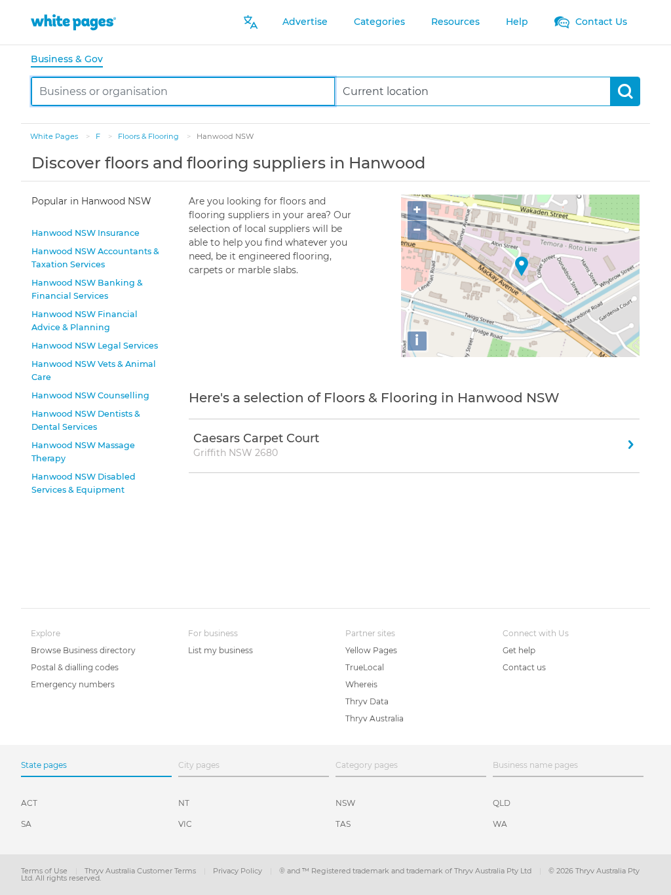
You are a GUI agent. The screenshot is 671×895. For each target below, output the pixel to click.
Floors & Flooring (149, 136)
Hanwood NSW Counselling (90, 395)
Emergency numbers (73, 684)
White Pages (55, 136)
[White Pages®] (73, 22)
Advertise (305, 22)
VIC (185, 824)
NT (183, 803)
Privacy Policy (238, 870)
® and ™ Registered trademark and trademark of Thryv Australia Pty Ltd (406, 870)
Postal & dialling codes (75, 667)
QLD (501, 803)
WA (500, 824)
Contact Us (600, 22)
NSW (345, 803)
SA (26, 824)
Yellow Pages (371, 650)
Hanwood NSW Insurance (85, 233)
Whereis (361, 684)
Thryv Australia (374, 718)
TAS (343, 824)
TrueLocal (364, 667)
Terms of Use (45, 870)
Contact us (524, 667)
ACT (29, 803)
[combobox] (183, 91)
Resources (455, 22)
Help (517, 22)
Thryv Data (367, 701)
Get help (519, 650)
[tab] (72, 59)
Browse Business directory (83, 650)
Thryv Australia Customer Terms (141, 870)
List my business (220, 650)
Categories (379, 22)
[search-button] (625, 91)
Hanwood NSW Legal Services (94, 346)
